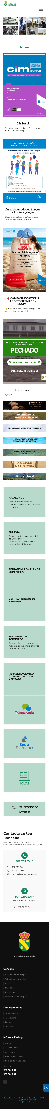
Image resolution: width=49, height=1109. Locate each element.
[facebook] (5, 1082)
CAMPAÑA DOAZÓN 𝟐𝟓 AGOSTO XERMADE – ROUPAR (23, 301)
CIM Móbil (23, 123)
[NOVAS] (24, 764)
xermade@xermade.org (24, 874)
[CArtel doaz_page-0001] (24, 228)
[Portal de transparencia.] (24, 696)
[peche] (24, 320)
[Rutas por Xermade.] (24, 449)
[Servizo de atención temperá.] (24, 425)
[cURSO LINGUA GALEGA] (24, 139)
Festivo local (22, 390)
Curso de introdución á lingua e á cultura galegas (22, 211)
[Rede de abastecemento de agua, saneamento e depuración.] (24, 437)
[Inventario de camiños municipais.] (24, 413)
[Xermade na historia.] (24, 461)
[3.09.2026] (24, 54)
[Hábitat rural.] (24, 474)
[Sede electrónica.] (24, 730)
